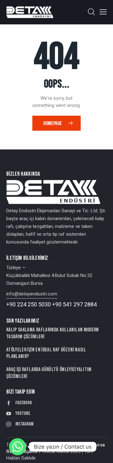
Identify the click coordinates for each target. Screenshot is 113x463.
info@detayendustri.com (31, 294)
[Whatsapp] (17, 446)
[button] (103, 12)
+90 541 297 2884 (74, 304)
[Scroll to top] (103, 453)
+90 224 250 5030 (28, 304)
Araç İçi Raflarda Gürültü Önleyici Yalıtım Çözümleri (49, 372)
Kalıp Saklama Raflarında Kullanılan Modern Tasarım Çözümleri (52, 333)
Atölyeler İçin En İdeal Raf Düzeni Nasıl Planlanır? (46, 353)
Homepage (52, 123)
